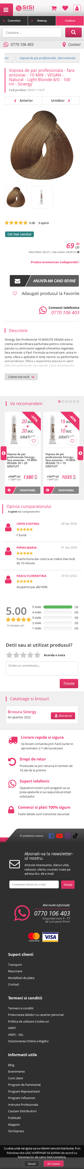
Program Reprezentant (24, 1091)
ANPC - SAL (16, 1035)
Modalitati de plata (21, 978)
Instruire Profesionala (23, 1104)
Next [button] (80, 453)
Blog (11, 1065)
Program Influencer (21, 1098)
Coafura (70, 20)
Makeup (42, 20)
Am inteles (53, 1164)
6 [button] (78, 401)
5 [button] (74, 401)
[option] (22, 453)
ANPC (12, 1028)
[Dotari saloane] (25, 8)
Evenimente (16, 1071)
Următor (58, 100)
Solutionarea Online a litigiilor (28, 1041)
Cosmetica (14, 20)
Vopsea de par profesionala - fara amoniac (48, 58)
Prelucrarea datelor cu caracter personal (35, 1015)
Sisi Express (16, 1131)
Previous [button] (4, 453)
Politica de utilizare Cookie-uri (28, 1021)
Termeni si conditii (20, 1008)
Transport (15, 965)
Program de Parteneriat (24, 1085)
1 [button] (59, 401)
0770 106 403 (52, 913)
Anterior (26, 100)
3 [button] (66, 401)
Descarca (65, 715)
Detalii (32, 1164)
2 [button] (63, 401)
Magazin (14, 1124)
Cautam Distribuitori (22, 1111)
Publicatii (14, 1118)
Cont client (15, 1078)
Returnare (15, 971)
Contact (74, 44)
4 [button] (70, 401)
